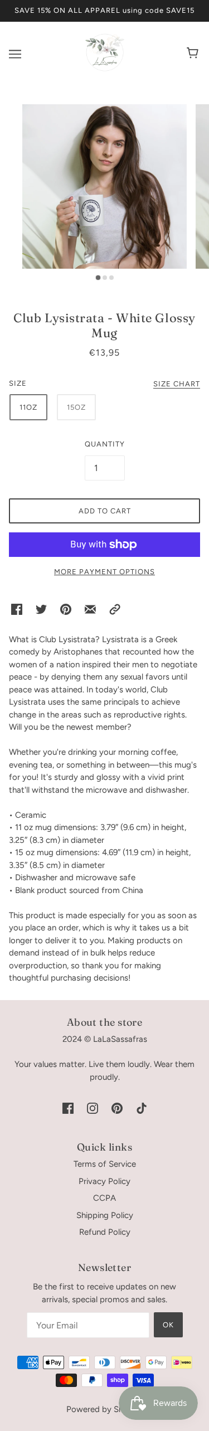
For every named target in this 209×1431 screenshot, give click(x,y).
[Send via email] (90, 609)
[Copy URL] (115, 609)
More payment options (104, 571)
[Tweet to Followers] (41, 609)
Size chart (176, 384)
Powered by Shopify (104, 1409)
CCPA (104, 1198)
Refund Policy (104, 1232)
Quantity (105, 444)
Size (18, 383)
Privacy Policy (104, 1181)
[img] (68, 1108)
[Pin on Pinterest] (66, 609)
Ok (168, 1325)
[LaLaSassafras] (104, 69)
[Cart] (194, 54)
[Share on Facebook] (16, 609)
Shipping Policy (104, 1215)
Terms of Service (105, 1164)
